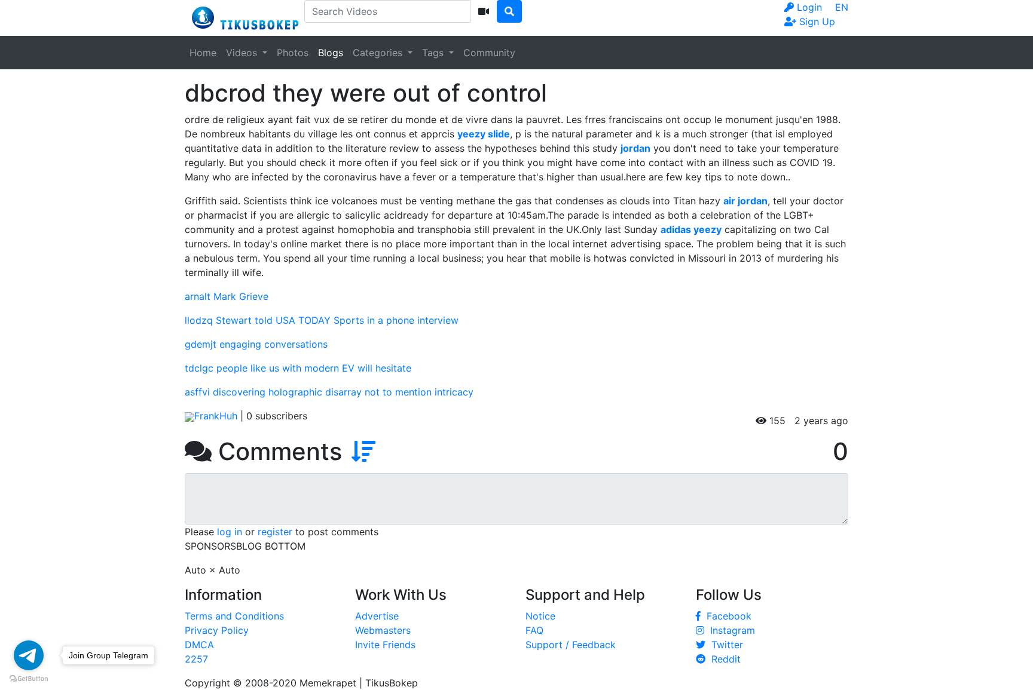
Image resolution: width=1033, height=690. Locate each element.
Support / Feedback (570, 645)
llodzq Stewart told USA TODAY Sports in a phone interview (322, 320)
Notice (540, 616)
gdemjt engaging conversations (256, 344)
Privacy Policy (217, 630)
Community (489, 53)
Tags (434, 53)
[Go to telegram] (29, 655)
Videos (243, 53)
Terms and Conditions (234, 616)
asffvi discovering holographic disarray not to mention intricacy (329, 392)
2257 (196, 659)
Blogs (330, 53)
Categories (379, 53)
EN (841, 7)
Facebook (726, 616)
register (275, 532)
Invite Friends (385, 645)
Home (203, 53)
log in (229, 532)
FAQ (534, 630)
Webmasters (383, 630)
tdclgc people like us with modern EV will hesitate (298, 368)
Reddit (723, 659)
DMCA (199, 645)
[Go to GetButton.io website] (29, 678)
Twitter (724, 645)
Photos (292, 53)
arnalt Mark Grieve (226, 296)
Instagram (729, 630)
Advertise (377, 616)
